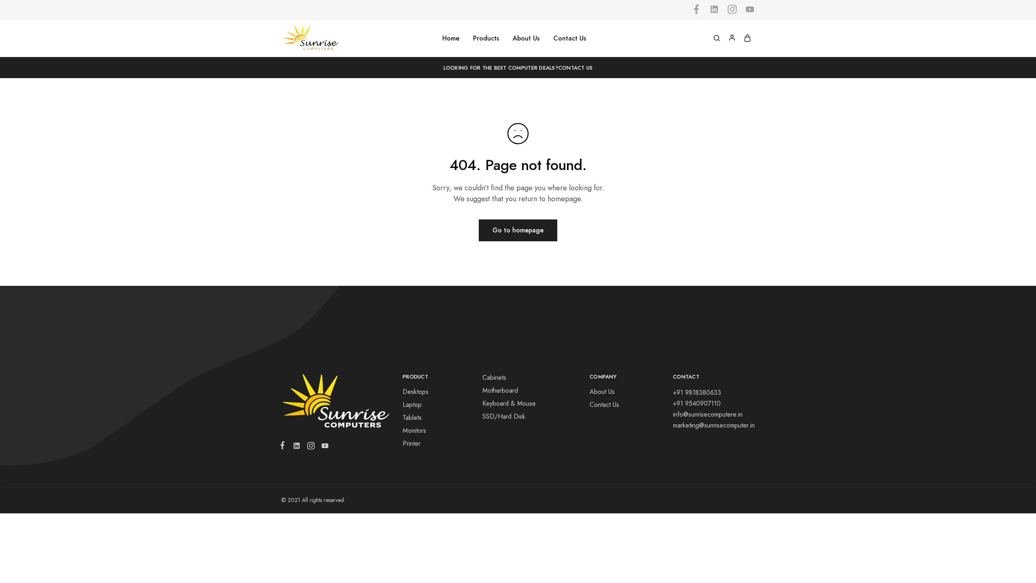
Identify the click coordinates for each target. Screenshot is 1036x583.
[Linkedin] (296, 447)
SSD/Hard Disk (503, 416)
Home (450, 38)
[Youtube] (323, 447)
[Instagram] (311, 447)
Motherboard (500, 390)
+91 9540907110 (697, 403)
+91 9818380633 (697, 392)
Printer (411, 443)
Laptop (412, 404)
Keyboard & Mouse (509, 403)
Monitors (414, 430)
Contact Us (569, 38)
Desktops (416, 391)
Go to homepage (518, 230)
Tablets (412, 417)
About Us (526, 38)
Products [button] (486, 38)
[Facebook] (284, 447)
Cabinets (494, 377)
